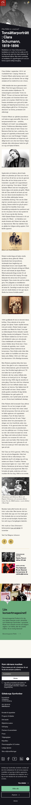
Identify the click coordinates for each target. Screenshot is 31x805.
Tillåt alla (15, 789)
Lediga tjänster (6, 748)
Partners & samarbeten (9, 730)
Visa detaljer (22, 783)
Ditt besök (5, 719)
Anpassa (14, 795)
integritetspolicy (8, 687)
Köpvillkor (5, 741)
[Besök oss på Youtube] (14, 758)
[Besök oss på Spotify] (27, 758)
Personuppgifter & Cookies (11, 744)
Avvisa (15, 801)
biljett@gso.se (6, 706)
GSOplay (5, 727)
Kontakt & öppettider (8, 712)
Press (4, 734)
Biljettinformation (7, 723)
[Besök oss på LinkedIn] (21, 758)
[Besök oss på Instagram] (3, 758)
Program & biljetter (8, 716)
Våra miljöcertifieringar (9, 751)
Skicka (15, 678)
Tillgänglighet (6, 737)
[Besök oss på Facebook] (8, 758)
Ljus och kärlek (15, 528)
